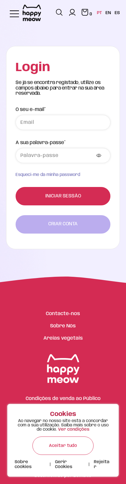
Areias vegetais (63, 338)
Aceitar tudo (63, 446)
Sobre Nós (63, 326)
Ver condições (73, 429)
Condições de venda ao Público (63, 398)
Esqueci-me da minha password (48, 175)
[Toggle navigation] (14, 14)
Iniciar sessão (63, 196)
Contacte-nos (63, 313)
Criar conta (63, 224)
